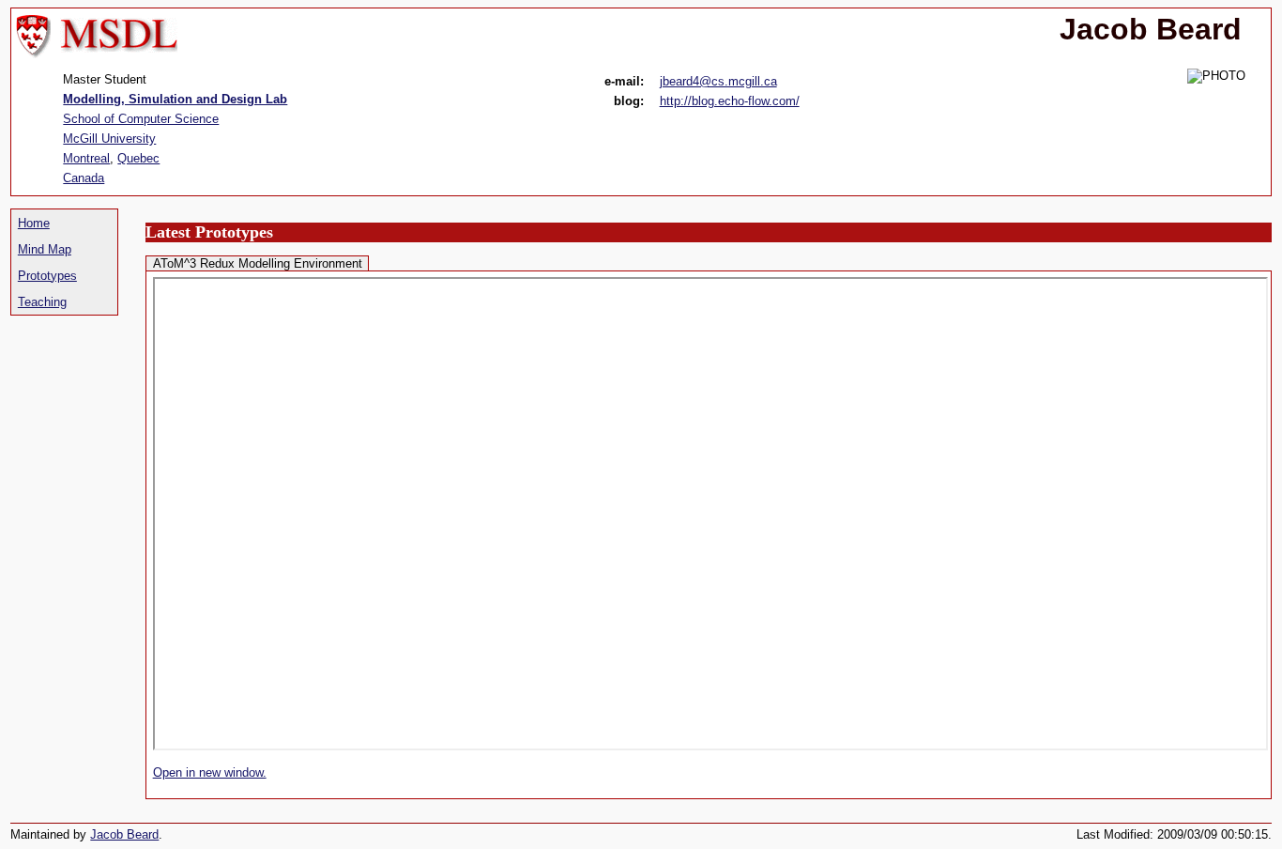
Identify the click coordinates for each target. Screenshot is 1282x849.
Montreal (86, 158)
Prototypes (47, 276)
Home (34, 223)
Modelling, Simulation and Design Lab (175, 99)
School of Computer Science (141, 119)
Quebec (138, 158)
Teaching (42, 302)
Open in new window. (210, 772)
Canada (83, 178)
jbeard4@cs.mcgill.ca (718, 81)
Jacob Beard (124, 834)
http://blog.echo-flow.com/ (730, 101)
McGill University (109, 138)
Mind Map (44, 249)
